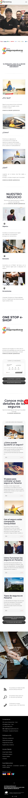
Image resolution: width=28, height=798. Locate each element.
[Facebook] (12, 796)
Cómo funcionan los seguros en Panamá (13, 559)
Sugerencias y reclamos (8, 744)
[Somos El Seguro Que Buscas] (5, 2)
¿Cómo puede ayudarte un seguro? (13, 444)
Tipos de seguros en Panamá (13, 597)
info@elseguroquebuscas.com (11, 728)
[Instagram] (16, 796)
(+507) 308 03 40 (8, 726)
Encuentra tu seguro (7, 754)
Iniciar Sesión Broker (7, 752)
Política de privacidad (7, 740)
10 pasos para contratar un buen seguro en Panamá (13, 481)
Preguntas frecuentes (7, 742)
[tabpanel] (13, 652)
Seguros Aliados (6, 756)
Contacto (4, 758)
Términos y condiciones (8, 738)
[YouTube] (14, 796)
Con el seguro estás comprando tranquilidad (13, 521)
